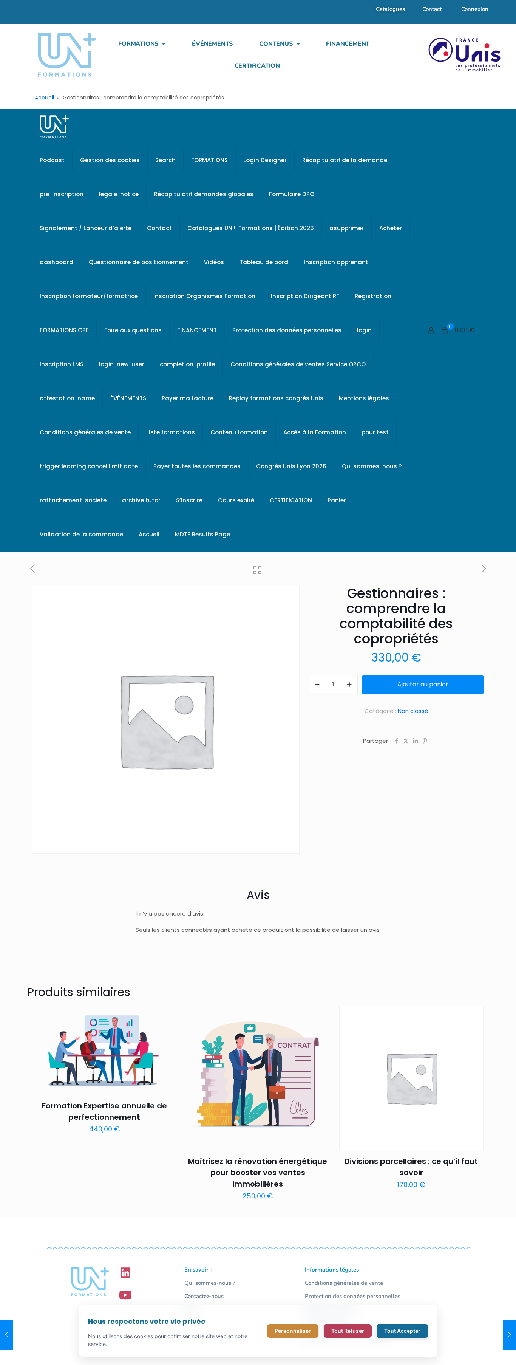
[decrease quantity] (317, 685)
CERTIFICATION (257, 66)
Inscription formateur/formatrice (89, 296)
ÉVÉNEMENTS (212, 44)
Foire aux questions (133, 330)
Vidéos (214, 262)
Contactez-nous (204, 1296)
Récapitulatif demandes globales (203, 194)
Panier (337, 500)
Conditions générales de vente (85, 432)
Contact (432, 9)
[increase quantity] (349, 685)
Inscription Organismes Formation (204, 296)
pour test (375, 432)
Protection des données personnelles (286, 330)
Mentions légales (364, 398)
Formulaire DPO (291, 194)
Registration (373, 296)
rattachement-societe (73, 500)
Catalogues (390, 9)
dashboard (56, 262)
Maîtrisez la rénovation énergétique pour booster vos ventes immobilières (257, 1172)
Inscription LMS (61, 364)
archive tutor (141, 500)
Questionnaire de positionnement (138, 262)
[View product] (166, 1032)
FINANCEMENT (347, 44)
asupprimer (346, 228)
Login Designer (265, 160)
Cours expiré (236, 500)
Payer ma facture (187, 398)
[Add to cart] (166, 1016)
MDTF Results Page (202, 534)
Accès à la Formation (314, 432)
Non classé (413, 711)
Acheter (390, 228)
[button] (141, 44)
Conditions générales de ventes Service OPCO (298, 364)
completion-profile (187, 364)
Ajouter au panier (422, 684)
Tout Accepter (402, 1331)
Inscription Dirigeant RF (305, 296)
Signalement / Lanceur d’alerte (85, 228)
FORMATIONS (138, 44)
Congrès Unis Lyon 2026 (291, 466)
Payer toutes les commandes (197, 466)
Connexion (474, 9)
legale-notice (119, 194)
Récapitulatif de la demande (344, 160)
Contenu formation (239, 432)
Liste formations (170, 432)
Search (165, 160)
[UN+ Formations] (54, 126)
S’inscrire (189, 500)
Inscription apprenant (336, 262)
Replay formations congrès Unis (276, 398)
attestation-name (67, 398)
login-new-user (121, 364)
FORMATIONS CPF (64, 330)
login (364, 330)
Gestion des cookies (110, 160)
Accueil (44, 97)
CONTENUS (275, 44)
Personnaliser (293, 1331)
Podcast (52, 160)
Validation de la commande (81, 534)
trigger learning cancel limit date (89, 466)
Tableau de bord (263, 262)
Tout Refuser (347, 1331)
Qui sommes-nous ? (372, 466)
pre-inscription (61, 194)
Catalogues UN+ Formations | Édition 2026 (250, 228)
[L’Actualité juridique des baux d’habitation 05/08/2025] (509, 1335)
